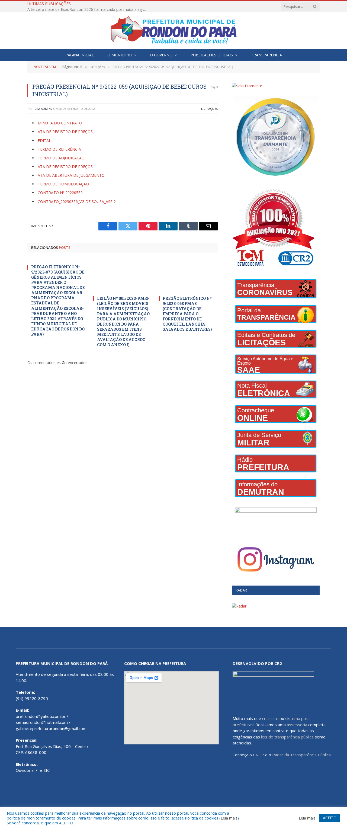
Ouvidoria (25, 770)
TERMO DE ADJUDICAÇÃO (61, 157)
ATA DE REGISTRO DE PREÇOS (65, 131)
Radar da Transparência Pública (301, 754)
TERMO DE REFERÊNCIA (59, 149)
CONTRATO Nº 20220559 (60, 192)
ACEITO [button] (329, 817)
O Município (119, 54)
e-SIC (45, 770)
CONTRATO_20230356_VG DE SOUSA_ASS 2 (77, 201)
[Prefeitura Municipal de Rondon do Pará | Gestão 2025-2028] (173, 30)
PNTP (258, 754)
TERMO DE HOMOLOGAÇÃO (63, 184)
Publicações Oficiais (212, 54)
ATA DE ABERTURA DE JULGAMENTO (71, 175)
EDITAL (44, 140)
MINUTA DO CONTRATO (60, 123)
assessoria (297, 724)
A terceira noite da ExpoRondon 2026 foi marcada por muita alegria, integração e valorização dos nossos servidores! (88, 9)
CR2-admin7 (43, 109)
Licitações (209, 109)
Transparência (266, 54)
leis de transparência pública (287, 737)
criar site (270, 718)
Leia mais (229, 817)
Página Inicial (79, 54)
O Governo (161, 54)
